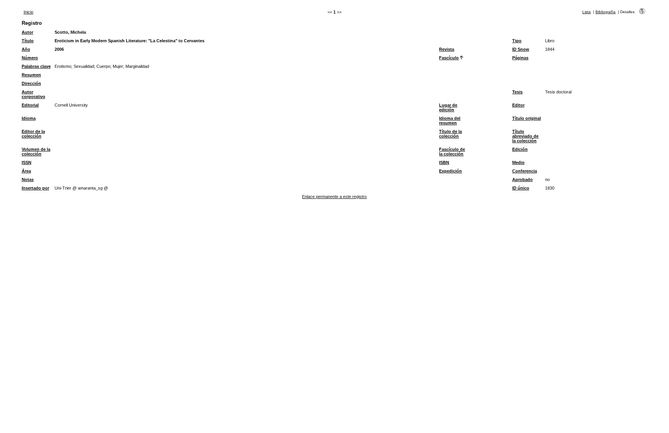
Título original (526, 118)
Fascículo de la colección (452, 151)
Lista (586, 12)
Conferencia (524, 171)
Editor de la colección (33, 133)
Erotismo (63, 66)
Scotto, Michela (70, 32)
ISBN (444, 162)
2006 (59, 49)
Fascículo (449, 57)
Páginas (520, 57)
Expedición (450, 171)
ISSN (26, 162)
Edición (520, 149)
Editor (518, 105)
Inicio (28, 12)
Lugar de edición (448, 107)
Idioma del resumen (449, 120)
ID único (520, 188)
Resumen (31, 74)
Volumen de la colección (36, 151)
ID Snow (520, 49)
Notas (28, 179)
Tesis (517, 92)
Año (26, 49)
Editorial (30, 105)
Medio (518, 162)
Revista (446, 49)
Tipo (516, 40)
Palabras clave (36, 66)
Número (30, 57)
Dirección (31, 83)
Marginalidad (137, 66)
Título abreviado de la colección (525, 136)
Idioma (29, 118)
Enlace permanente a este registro (334, 196)
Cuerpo (103, 66)
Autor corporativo (33, 94)
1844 (549, 49)
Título (28, 40)
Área (26, 171)
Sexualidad (84, 66)
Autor (27, 32)
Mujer (118, 66)
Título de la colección (450, 133)
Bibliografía (605, 12)
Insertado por (35, 188)
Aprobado (522, 179)
